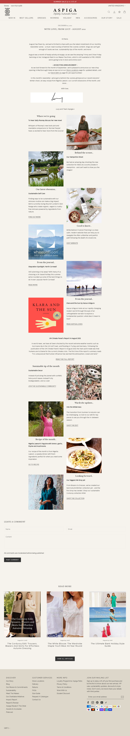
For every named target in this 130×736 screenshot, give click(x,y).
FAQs (34, 690)
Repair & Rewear (12, 703)
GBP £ (6, 728)
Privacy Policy (62, 684)
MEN (78, 18)
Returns (35, 687)
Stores (6, 6)
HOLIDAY (67, 18)
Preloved (9, 712)
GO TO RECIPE (33, 464)
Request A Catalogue (40, 697)
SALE (119, 18)
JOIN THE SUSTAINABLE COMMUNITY (42, 386)
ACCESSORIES (90, 18)
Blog (8, 684)
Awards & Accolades (14, 709)
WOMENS (54, 18)
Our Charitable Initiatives (15, 697)
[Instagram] (92, 702)
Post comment (12, 560)
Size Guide (36, 693)
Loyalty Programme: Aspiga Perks (69, 681)
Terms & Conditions (64, 687)
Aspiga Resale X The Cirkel (16, 706)
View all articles (65, 659)
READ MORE (32, 285)
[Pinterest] (97, 702)
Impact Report (11, 700)
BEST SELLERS (26, 18)
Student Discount (63, 693)
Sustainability (11, 690)
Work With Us (56, 73)
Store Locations (72, 70)
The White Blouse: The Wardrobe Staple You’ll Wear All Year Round (65, 644)
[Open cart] (124, 11)
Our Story (9, 681)
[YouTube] (102, 702)
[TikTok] (106, 702)
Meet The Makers (12, 693)
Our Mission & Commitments (17, 687)
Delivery (35, 684)
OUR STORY (107, 18)
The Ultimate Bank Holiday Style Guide (108, 644)
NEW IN (12, 18)
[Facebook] (88, 702)
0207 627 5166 (16, 6)
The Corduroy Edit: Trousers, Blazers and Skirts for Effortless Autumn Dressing (22, 645)
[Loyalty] (119, 12)
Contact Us (36, 700)
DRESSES (42, 18)
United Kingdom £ (116, 6)
